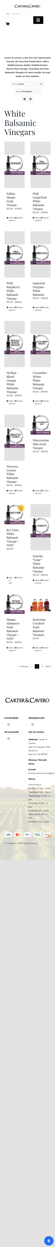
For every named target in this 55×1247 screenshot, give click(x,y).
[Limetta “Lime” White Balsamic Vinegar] (41, 527)
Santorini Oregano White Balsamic (39, 288)
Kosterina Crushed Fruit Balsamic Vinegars (39, 627)
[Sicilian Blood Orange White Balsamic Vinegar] (14, 344)
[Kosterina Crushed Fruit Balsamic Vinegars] (41, 604)
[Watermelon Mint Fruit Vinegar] (41, 425)
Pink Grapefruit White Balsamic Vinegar (40, 201)
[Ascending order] (41, 84)
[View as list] (30, 99)
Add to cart (10, 580)
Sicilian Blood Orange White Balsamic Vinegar (12, 382)
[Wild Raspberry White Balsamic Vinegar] (14, 254)
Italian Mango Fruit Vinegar (12, 199)
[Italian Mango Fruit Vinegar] (14, 165)
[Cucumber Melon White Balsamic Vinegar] (41, 344)
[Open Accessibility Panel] (49, 1241)
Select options (11, 219)
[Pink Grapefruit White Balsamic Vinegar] (41, 165)
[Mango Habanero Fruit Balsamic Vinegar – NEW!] (14, 604)
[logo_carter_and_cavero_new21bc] (27, 3)
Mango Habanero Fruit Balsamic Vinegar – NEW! (13, 628)
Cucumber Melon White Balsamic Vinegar (40, 380)
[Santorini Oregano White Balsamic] (41, 254)
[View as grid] (24, 99)
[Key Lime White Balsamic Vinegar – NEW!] (14, 514)
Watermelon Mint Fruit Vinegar (41, 444)
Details (19, 218)
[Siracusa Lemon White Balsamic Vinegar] (14, 438)
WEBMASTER (44, 843)
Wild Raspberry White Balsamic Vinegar (13, 290)
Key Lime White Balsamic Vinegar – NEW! (13, 537)
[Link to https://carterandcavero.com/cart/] (7, 24)
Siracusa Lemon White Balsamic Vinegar (12, 473)
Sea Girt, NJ (30, 57)
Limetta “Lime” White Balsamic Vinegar (39, 563)
